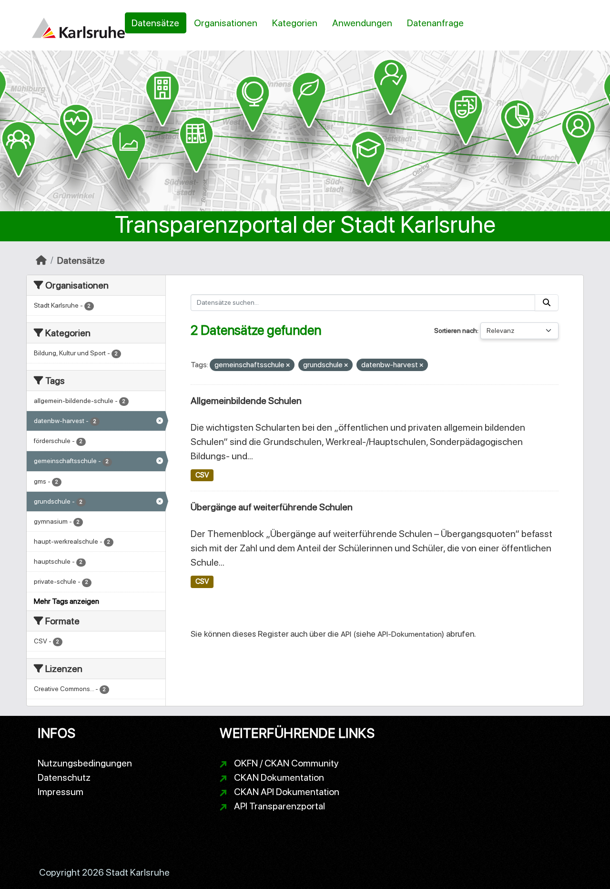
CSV (202, 475)
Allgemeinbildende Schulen (246, 400)
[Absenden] (547, 302)
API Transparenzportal (279, 806)
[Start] (41, 260)
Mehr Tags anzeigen (66, 601)
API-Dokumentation (409, 634)
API (346, 634)
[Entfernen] (288, 365)
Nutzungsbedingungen (85, 763)
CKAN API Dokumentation (286, 791)
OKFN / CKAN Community (286, 763)
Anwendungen (362, 23)
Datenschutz (64, 777)
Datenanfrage (435, 23)
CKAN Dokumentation (279, 777)
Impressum (60, 791)
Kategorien (294, 23)
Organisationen (225, 23)
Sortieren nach (455, 330)
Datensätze (155, 23)
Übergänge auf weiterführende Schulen (272, 507)
